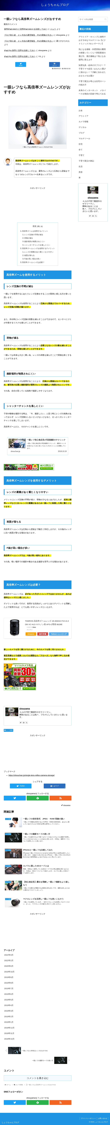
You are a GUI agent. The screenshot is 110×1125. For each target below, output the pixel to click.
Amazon (31, 634)
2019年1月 (8, 1022)
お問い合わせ (102, 1118)
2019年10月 (9, 972)
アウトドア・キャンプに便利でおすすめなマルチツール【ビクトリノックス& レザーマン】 (92, 40)
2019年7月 (8, 988)
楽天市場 (42, 634)
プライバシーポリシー (88, 1118)
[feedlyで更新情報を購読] (23, 722)
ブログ (81, 133)
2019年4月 (8, 1005)
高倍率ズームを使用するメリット (35, 231)
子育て (81, 155)
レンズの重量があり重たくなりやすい (38, 252)
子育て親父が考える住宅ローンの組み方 (92, 83)
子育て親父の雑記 (86, 161)
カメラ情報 (9, 730)
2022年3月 (8, 955)
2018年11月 (9, 1033)
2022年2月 (8, 960)
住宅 (80, 144)
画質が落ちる (29, 255)
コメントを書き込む (38, 1078)
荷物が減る (28, 238)
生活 (80, 166)
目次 (35, 226)
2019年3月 (8, 1011)
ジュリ (53, 29)
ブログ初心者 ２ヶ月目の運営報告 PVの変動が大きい (28, 35)
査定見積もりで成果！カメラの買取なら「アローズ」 (27, 655)
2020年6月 (8, 966)
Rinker (34, 627)
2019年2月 (8, 1016)
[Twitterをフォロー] (20, 722)
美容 (80, 172)
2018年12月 (9, 1028)
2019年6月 (8, 994)
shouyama (24, 708)
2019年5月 (8, 1000)
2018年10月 (9, 1039)
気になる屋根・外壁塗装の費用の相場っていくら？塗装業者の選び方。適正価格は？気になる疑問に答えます (92, 54)
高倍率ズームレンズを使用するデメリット (38, 248)
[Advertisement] (37, 76)
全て (80, 150)
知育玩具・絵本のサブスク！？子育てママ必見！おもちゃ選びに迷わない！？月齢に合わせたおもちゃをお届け (92, 70)
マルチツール (84, 138)
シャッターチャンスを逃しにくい (37, 245)
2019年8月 (8, 983)
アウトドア (83, 116)
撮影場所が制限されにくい (34, 241)
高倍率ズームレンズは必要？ (33, 262)
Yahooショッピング (59, 634)
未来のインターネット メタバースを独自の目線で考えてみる (92, 92)
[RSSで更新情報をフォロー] (26, 722)
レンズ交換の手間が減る (33, 235)
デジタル (82, 127)
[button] (105, 19)
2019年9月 (8, 977)
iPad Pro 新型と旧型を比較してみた (19, 50)
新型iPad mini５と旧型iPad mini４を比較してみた (25, 29)
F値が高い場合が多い (32, 259)
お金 (80, 110)
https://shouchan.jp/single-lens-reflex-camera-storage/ (31, 775)
